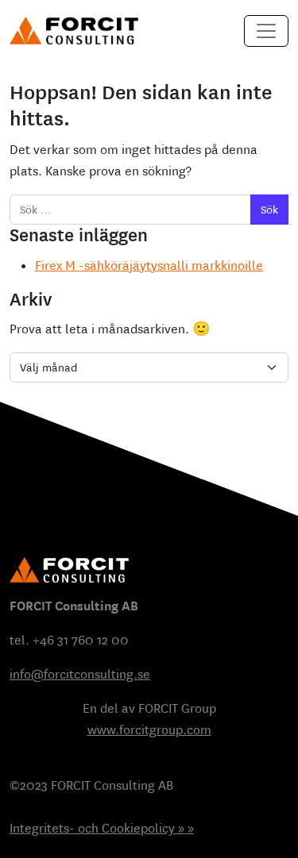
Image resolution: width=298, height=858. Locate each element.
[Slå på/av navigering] (266, 31)
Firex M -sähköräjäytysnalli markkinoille (149, 265)
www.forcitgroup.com (149, 729)
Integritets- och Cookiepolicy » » (102, 828)
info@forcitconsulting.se (80, 674)
